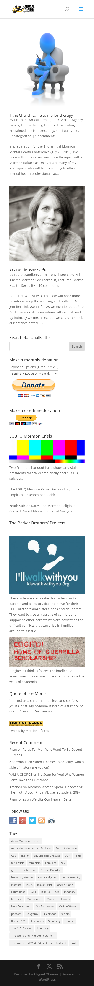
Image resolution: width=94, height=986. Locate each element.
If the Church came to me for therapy (41, 115)
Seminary (54, 921)
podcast (16, 914)
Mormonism (34, 899)
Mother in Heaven (58, 899)
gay (62, 863)
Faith (78, 856)
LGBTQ (45, 892)
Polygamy (32, 914)
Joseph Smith (65, 885)
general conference (23, 870)
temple (69, 921)
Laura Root (18, 892)
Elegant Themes (46, 974)
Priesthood (17, 130)
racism (65, 914)
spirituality (64, 130)
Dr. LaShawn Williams (30, 120)
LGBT (13, 609)
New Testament (21, 906)
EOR (67, 856)
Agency (77, 120)
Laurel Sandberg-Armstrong (35, 274)
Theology (43, 928)
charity (25, 856)
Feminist (50, 863)
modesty (69, 892)
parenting (67, 125)
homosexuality (71, 877)
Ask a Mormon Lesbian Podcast (31, 848)
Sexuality (47, 130)
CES (13, 856)
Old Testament (45, 906)
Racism (33, 130)
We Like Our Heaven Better (52, 799)
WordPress (47, 979)
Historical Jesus (47, 877)
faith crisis (17, 863)
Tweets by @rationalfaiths (29, 731)
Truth (78, 130)
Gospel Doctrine (51, 870)
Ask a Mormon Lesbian (25, 841)
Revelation (37, 921)
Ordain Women (68, 906)
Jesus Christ (44, 885)
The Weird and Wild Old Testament (33, 935)
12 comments (45, 136)
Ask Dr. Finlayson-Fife (27, 270)
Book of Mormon (66, 848)
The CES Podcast (21, 928)
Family (14, 125)
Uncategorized (20, 136)
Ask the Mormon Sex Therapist (32, 280)
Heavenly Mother (22, 877)
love (57, 892)
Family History (31, 125)
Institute (16, 885)
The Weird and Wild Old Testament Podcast (38, 943)
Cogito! (15, 671)
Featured (51, 125)
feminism (35, 863)
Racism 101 (18, 921)
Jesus (29, 885)
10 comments (49, 285)
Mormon (16, 899)
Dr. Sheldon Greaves (47, 856)
